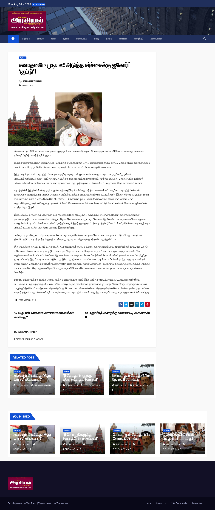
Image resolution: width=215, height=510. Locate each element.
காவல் (109, 38)
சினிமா (40, 38)
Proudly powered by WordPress (22, 503)
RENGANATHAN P (32, 81)
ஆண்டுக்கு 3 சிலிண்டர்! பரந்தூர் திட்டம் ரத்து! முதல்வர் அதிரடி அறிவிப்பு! (182, 438)
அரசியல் (26, 38)
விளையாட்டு (82, 38)
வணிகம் (123, 38)
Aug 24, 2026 (23, 444)
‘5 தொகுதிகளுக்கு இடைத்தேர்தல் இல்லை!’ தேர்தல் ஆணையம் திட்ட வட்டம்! (81, 381)
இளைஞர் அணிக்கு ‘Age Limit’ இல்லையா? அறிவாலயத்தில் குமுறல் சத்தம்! (32, 381)
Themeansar (62, 503)
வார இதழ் (139, 38)
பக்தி (96, 38)
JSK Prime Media (179, 503)
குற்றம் (66, 38)
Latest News (198, 503)
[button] (204, 38)
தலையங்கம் (156, 38)
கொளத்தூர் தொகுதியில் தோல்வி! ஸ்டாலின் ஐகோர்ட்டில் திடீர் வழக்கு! (131, 379)
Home (148, 503)
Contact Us (161, 503)
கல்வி (53, 38)
